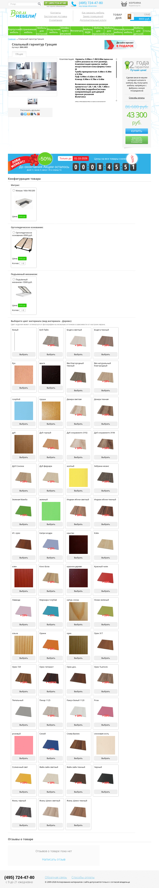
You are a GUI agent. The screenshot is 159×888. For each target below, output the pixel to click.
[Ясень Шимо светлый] (51, 812)
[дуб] (23, 444)
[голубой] (23, 411)
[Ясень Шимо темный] (78, 812)
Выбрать (23, 354)
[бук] (23, 375)
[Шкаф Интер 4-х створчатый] (129, 19)
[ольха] (23, 645)
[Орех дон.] (78, 678)
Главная (12, 39)
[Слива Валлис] (78, 745)
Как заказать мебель (93, 12)
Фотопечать (76, 30)
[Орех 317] (105, 645)
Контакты (55, 12)
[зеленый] (51, 511)
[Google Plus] (38, 114)
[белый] (23, 341)
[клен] (23, 578)
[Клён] (105, 544)
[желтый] (78, 477)
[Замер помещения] (121, 49)
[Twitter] (25, 114)
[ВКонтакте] (22, 114)
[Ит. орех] (23, 544)
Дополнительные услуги (93, 20)
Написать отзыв (53, 859)
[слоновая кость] (105, 745)
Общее (19, 54)
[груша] (51, 411)
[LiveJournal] (35, 114)
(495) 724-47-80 (57, 3)
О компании (55, 20)
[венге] (51, 375)
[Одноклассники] (28, 114)
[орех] (78, 645)
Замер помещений (93, 16)
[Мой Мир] (32, 114)
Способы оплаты (137, 98)
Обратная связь (56, 877)
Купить (136, 131)
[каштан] (78, 544)
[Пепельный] (23, 712)
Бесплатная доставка (55, 16)
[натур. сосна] (78, 611)
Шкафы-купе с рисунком (65, 30)
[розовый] (23, 745)
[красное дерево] (78, 578)
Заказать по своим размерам (136, 140)
